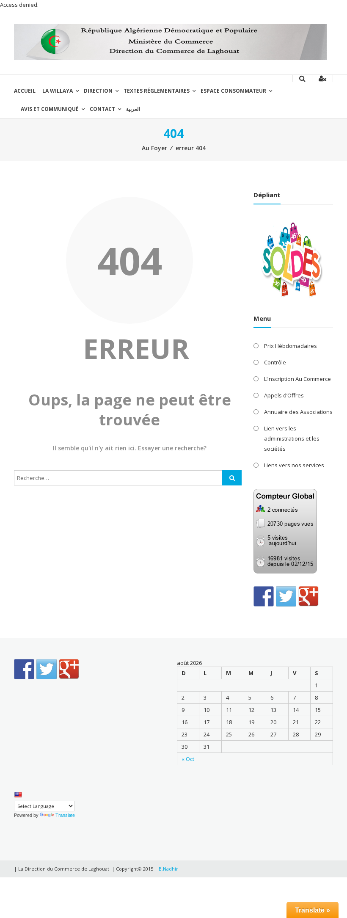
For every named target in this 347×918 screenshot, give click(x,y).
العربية (133, 109)
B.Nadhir (168, 869)
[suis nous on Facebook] (263, 596)
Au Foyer (154, 148)
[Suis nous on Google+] (308, 596)
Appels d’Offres (284, 395)
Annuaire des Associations (298, 412)
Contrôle (275, 362)
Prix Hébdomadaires (290, 346)
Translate (65, 815)
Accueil (25, 90)
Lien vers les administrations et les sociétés (291, 438)
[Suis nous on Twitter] (286, 596)
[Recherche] (232, 477)
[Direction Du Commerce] (170, 41)
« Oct (188, 759)
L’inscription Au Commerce (297, 379)
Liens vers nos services (294, 465)
